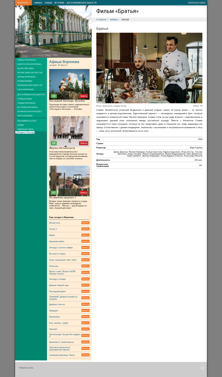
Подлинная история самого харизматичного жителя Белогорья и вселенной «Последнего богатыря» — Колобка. (69, 106)
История (59, 3)
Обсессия (53, 266)
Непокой (53, 329)
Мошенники (54, 317)
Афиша (38, 3)
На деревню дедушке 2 (62, 197)
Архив (20, 125)
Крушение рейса (56, 241)
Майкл (52, 235)
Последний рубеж (57, 291)
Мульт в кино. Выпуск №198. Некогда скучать (62, 272)
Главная (101, 19)
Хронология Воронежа (29, 111)
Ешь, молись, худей (58, 323)
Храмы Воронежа (26, 77)
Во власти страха (57, 254)
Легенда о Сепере (57, 279)
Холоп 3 (53, 229)
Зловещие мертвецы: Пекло (62, 355)
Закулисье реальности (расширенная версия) (59, 348)
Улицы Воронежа (26, 103)
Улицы (48, 3)
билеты (83, 96)
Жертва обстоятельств (62, 147)
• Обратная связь (25, 368)
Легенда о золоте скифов (61, 247)
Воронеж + (23, 3)
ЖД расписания (25, 68)
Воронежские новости (29, 85)
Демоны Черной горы (59, 285)
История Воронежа (27, 107)
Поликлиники (24, 81)
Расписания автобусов (29, 73)
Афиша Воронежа (26, 60)
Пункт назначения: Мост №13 (62, 260)
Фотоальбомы (24, 116)
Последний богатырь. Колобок (67, 100)
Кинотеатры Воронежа (29, 64)
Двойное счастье (57, 304)
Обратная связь (196, 3)
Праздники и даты (26, 121)
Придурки (53, 310)
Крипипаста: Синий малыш (61, 342)
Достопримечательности (81, 3)
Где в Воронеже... (26, 89)
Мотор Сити (54, 223)
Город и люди (24, 99)
